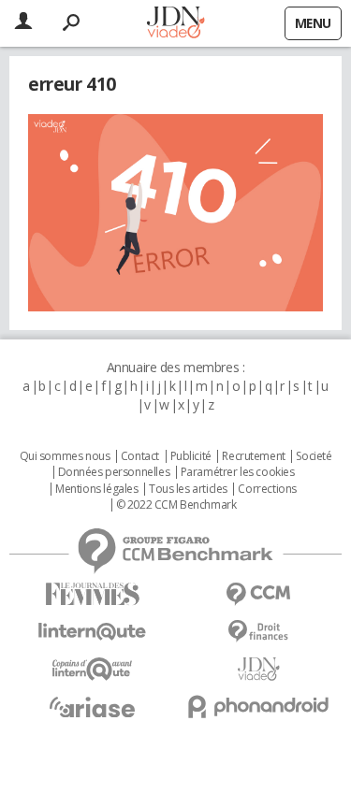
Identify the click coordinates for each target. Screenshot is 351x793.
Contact (140, 456)
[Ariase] (92, 707)
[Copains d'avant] (92, 669)
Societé (313, 456)
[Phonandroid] (259, 706)
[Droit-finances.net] (259, 631)
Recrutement (253, 456)
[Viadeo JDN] (259, 669)
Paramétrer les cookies (238, 472)
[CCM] (259, 594)
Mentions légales (96, 489)
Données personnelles (114, 472)
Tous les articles (188, 489)
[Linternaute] (92, 632)
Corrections (267, 489)
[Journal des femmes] (92, 594)
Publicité (191, 456)
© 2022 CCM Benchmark (176, 505)
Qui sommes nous (65, 456)
